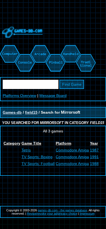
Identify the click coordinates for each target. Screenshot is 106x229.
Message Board (53, 95)
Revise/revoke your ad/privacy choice (52, 213)
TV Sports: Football (38, 163)
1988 (94, 163)
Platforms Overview (19, 95)
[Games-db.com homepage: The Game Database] (21, 42)
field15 (31, 112)
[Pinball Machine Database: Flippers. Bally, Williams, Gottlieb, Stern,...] (55, 48)
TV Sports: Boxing (36, 157)
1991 (94, 157)
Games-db (12, 112)
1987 (94, 150)
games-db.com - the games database (62, 210)
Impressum (87, 213)
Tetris (26, 150)
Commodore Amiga (72, 150)
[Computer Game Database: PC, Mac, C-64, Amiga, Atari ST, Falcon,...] (9, 48)
